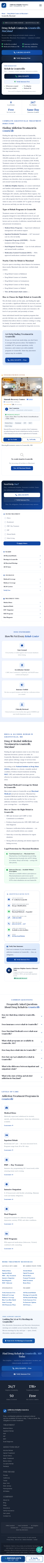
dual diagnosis (11, 824)
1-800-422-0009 (16, 918)
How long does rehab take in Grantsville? (19, 1050)
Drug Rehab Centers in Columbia (16, 277)
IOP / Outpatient (8, 610)
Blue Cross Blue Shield (9, 1300)
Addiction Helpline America (18, 1410)
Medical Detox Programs (13, 228)
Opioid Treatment (28, 1273)
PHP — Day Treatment (9, 1275)
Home (3, 13)
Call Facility (32, 439)
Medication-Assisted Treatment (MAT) (18, 253)
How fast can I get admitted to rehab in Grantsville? (18, 1058)
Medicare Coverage (9, 583)
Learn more (7, 1125)
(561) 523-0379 (23, 76)
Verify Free (7, 590)
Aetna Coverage (7, 1302)
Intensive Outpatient (8, 1278)
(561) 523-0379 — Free (18, 360)
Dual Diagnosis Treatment (14, 246)
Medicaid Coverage (9, 579)
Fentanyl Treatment (29, 1278)
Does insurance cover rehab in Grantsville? (20, 1024)
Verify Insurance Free (23, 58)
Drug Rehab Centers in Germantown (17, 281)
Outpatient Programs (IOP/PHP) (16, 240)
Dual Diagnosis (8, 617)
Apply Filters (22, 543)
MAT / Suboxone (7, 1283)
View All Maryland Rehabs (22, 468)
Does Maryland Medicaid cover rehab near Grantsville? (20, 1032)
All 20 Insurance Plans (9, 1305)
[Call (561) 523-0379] (5, 1411)
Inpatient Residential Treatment (16, 234)
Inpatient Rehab (8, 606)
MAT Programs (8, 613)
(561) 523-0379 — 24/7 (19, 924)
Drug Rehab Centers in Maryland (17, 13)
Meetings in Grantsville (11, 559)
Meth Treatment (28, 1280)
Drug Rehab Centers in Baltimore (16, 274)
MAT (6, 774)
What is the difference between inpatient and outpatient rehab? (20, 1067)
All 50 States (7, 567)
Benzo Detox (27, 1283)
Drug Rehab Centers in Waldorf (15, 288)
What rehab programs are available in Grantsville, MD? (17, 1041)
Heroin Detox (27, 1275)
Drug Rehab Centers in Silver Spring (17, 284)
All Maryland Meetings (11, 563)
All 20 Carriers (8, 586)
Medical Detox (8, 602)
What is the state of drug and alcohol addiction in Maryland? (17, 1077)
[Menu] (40, 5)
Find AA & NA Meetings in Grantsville (19, 1341)
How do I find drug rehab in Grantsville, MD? (18, 1016)
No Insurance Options (29, 1302)
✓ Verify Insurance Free (22, 500)
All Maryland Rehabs (10, 556)
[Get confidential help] (39, 1550)
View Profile (13, 439)
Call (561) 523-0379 (23, 52)
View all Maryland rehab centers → (17, 292)
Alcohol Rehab (27, 1271)
